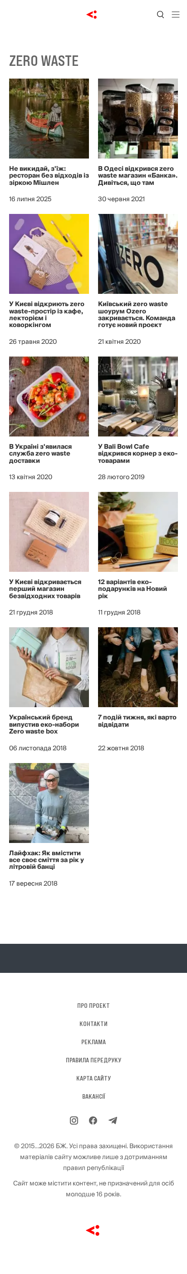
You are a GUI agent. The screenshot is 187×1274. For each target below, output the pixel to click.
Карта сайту (93, 1078)
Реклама (93, 1042)
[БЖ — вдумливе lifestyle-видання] (93, 14)
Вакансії (93, 1096)
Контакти (93, 1023)
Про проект (93, 1005)
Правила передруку (93, 1060)
